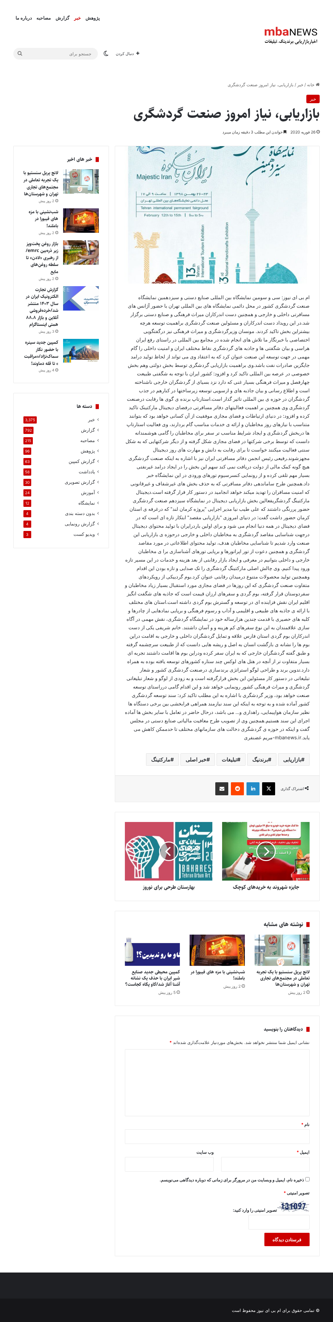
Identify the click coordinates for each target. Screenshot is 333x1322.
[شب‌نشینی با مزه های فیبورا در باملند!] (217, 950)
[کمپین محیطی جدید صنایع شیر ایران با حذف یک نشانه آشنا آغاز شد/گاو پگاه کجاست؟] (152, 950)
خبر (77, 18)
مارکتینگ (160, 759)
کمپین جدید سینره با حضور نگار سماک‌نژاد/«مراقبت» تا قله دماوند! (41, 353)
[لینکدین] (253, 788)
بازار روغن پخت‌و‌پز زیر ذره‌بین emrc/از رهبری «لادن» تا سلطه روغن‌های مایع (42, 257)
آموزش (88, 492)
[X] (268, 788)
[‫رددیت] (237, 788)
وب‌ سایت (205, 1152)
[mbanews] (291, 36)
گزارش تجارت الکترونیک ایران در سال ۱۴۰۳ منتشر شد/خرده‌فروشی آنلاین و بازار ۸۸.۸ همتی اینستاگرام (42, 307)
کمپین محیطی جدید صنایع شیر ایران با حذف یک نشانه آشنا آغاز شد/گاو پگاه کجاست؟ (152, 978)
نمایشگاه (86, 503)
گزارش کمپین (82, 461)
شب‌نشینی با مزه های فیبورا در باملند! (218, 975)
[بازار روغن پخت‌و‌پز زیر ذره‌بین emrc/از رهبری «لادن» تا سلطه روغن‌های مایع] (81, 252)
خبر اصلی (196, 759)
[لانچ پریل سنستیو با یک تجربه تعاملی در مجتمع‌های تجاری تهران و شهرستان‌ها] (282, 950)
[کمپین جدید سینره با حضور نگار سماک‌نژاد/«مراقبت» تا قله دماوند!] (81, 351)
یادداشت (87, 471)
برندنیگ (260, 759)
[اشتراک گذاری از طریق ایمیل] (221, 788)
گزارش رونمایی (80, 523)
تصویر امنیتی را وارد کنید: (255, 1210)
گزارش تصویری (80, 482)
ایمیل (303, 1152)
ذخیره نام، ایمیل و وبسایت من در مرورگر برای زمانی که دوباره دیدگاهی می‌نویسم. (232, 1179)
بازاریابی (292, 759)
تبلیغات (229, 759)
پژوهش (93, 18)
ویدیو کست (84, 534)
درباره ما (24, 18)
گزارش (63, 18)
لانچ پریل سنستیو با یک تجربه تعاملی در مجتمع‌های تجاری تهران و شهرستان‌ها (283, 978)
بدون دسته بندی (80, 513)
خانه (311, 84)
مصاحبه (43, 18)
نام (305, 1124)
